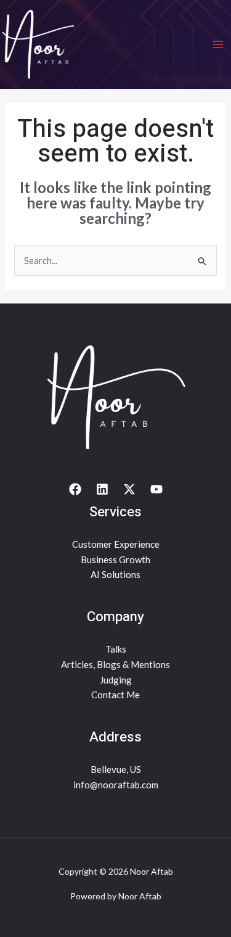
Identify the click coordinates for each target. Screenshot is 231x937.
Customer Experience (116, 544)
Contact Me (115, 694)
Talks (115, 648)
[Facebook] (75, 489)
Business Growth (115, 559)
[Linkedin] (102, 489)
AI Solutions (115, 574)
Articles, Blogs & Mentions (115, 664)
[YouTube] (156, 489)
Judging (116, 679)
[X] (129, 489)
